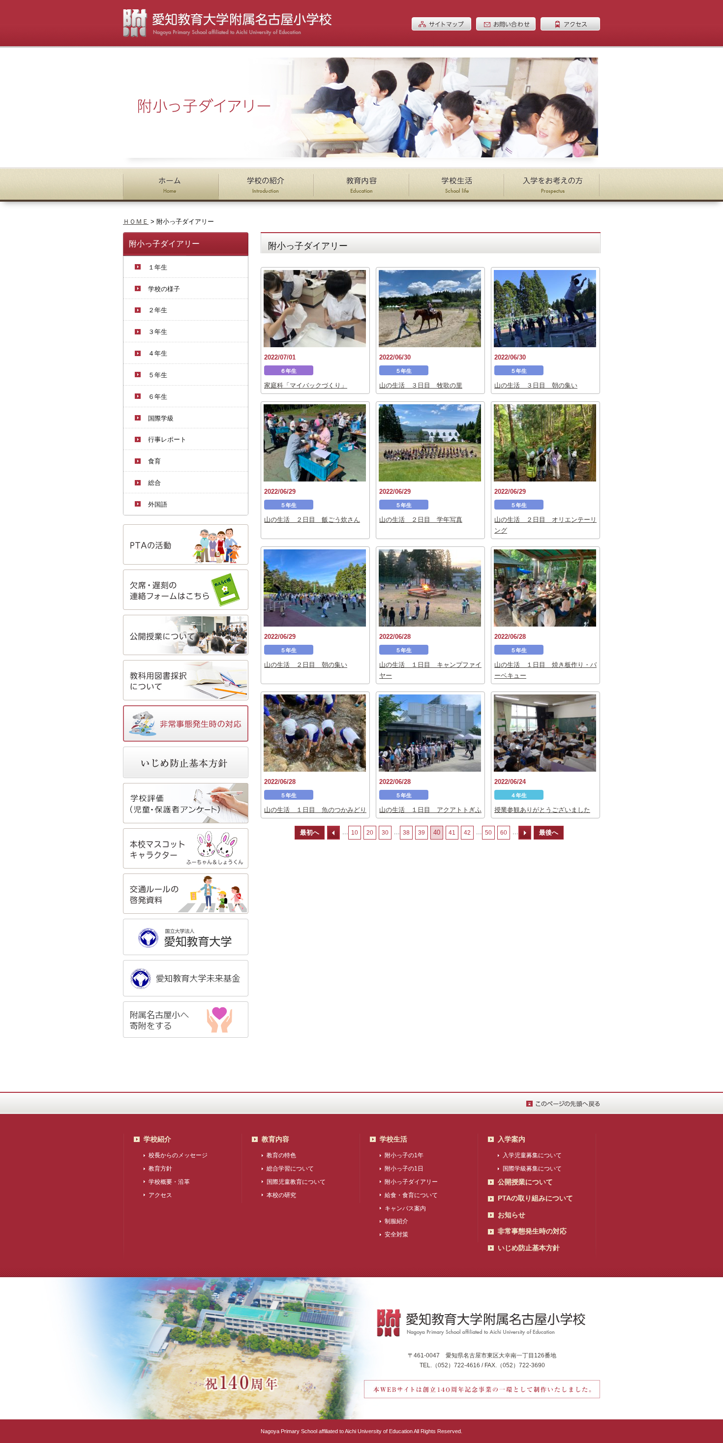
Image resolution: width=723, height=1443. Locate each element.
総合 (154, 482)
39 (421, 832)
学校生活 (393, 1139)
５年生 (157, 375)
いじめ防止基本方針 (529, 1248)
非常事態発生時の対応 (532, 1231)
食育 (154, 461)
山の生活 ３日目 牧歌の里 (420, 385)
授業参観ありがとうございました (542, 809)
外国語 (157, 504)
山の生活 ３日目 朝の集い (535, 385)
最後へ (548, 832)
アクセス (160, 1195)
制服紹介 (396, 1221)
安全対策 (396, 1234)
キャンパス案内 (405, 1208)
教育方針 (160, 1168)
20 (369, 832)
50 (488, 832)
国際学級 (161, 418)
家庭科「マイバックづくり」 (305, 385)
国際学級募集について (532, 1168)
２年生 (157, 310)
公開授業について (525, 1182)
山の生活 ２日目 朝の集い (305, 664)
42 (467, 832)
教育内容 (275, 1139)
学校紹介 (157, 1139)
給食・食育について (411, 1195)
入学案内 (511, 1139)
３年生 (157, 331)
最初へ (309, 832)
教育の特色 (281, 1155)
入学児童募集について (532, 1155)
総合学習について (290, 1168)
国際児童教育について (296, 1181)
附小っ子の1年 (404, 1155)
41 (452, 832)
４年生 (157, 353)
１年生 (157, 267)
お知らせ (511, 1215)
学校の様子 (164, 289)
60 (503, 832)
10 (354, 832)
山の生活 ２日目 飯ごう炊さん (312, 519)
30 (385, 832)
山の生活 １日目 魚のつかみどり (315, 809)
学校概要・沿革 (169, 1181)
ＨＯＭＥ (136, 221)
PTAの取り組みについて (535, 1198)
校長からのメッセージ (178, 1155)
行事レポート (167, 439)
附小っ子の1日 (404, 1168)
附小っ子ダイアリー (411, 1181)
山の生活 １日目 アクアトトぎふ (430, 809)
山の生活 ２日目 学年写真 (420, 519)
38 (406, 832)
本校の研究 (281, 1195)
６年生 (157, 396)
